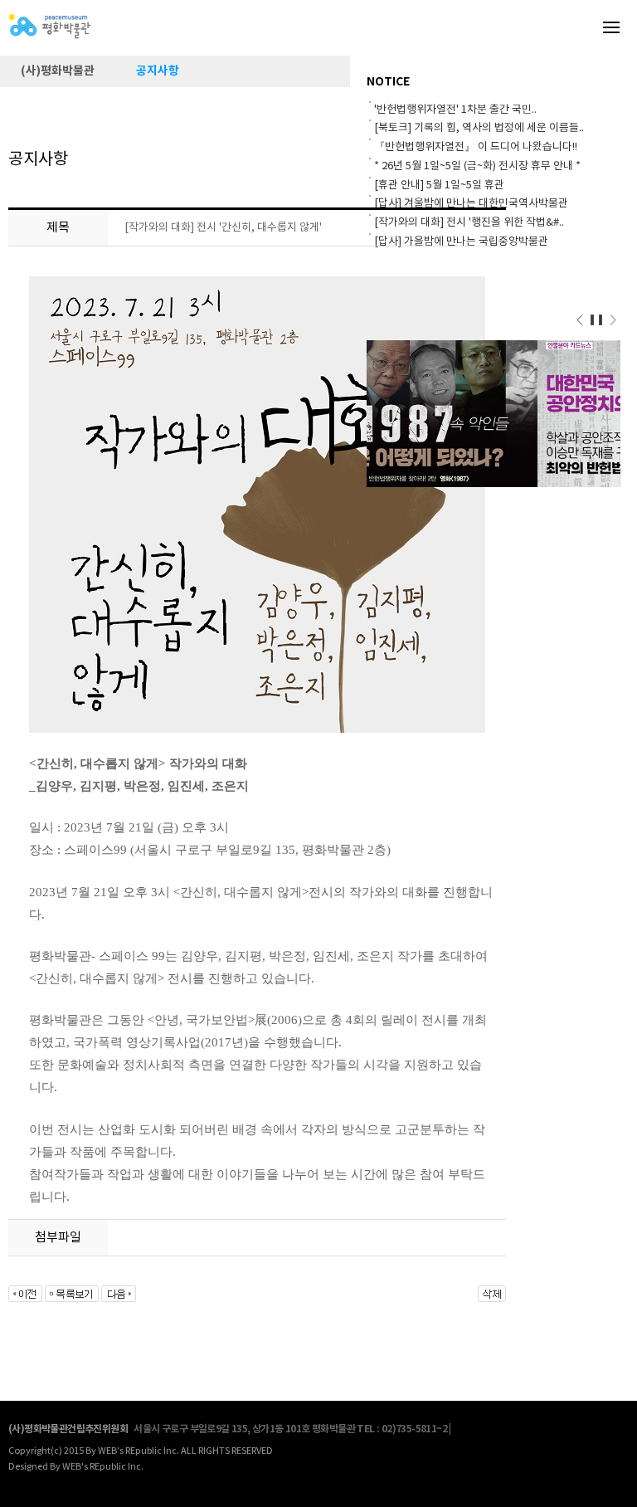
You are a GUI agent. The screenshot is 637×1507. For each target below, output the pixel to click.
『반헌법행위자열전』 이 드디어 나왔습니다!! (475, 147)
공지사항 (157, 71)
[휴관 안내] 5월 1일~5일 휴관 (439, 185)
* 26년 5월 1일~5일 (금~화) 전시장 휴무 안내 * (477, 166)
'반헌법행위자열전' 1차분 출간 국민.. (455, 110)
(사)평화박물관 (58, 71)
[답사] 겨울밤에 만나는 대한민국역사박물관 (471, 204)
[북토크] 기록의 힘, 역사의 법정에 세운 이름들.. (479, 128)
